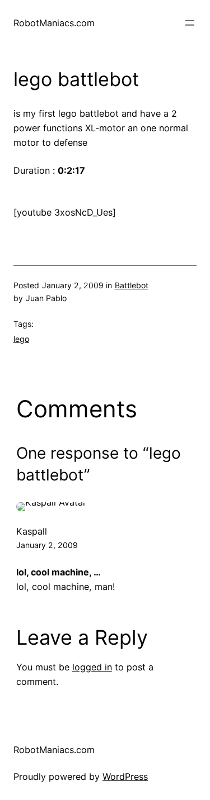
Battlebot (131, 285)
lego (21, 339)
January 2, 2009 (47, 545)
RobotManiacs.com (54, 22)
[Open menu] (190, 23)
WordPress (125, 776)
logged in (92, 667)
